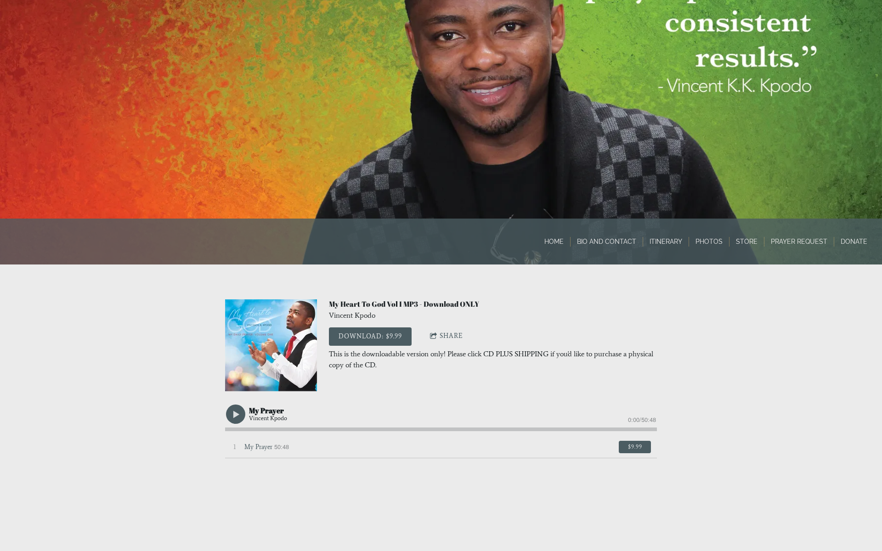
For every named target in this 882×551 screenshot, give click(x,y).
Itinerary (666, 241)
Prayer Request (799, 241)
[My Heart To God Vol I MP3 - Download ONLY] (271, 345)
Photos (709, 241)
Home (554, 241)
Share (451, 336)
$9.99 (635, 447)
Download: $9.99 (370, 336)
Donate (854, 241)
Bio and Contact (606, 241)
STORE (747, 241)
